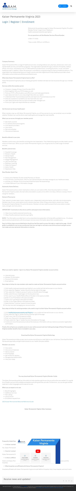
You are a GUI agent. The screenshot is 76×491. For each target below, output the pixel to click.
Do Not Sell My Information (48, 487)
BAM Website (24, 486)
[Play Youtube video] (38, 451)
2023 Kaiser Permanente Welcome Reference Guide (18, 401)
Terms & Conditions (59, 487)
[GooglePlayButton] (38, 368)
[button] (71, 6)
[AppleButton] (38, 362)
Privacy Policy (39, 487)
